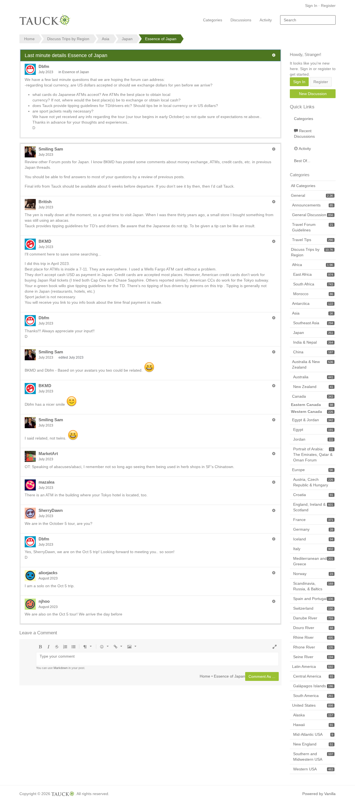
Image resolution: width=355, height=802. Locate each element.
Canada (312, 396)
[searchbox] (308, 20)
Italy (313, 548)
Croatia (313, 494)
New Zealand (313, 386)
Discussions (240, 20)
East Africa (313, 274)
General (312, 195)
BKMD (45, 241)
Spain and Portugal (313, 598)
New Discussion (313, 93)
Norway (313, 573)
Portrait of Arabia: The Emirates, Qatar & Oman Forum (313, 454)
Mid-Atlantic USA (313, 734)
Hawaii (313, 724)
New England (313, 744)
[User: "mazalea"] (30, 485)
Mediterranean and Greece (313, 561)
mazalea (46, 482)
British (45, 201)
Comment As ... (261, 676)
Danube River (313, 618)
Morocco (313, 294)
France (313, 519)
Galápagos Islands (313, 686)
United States (312, 705)
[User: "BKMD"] (30, 244)
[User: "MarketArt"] (30, 456)
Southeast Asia (313, 323)
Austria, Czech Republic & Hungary (313, 482)
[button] (273, 55)
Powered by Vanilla (319, 793)
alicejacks (48, 572)
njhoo (44, 601)
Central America (313, 676)
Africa (312, 264)
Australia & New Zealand (312, 364)
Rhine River (313, 637)
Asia (312, 313)
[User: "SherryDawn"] (30, 513)
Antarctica (312, 303)
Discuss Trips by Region (312, 252)
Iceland (313, 539)
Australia (313, 377)
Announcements (312, 205)
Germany (313, 529)
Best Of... (302, 161)
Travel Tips (312, 239)
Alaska (313, 715)
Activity (266, 20)
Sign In (311, 5)
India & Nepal (313, 342)
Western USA (313, 769)
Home (205, 676)
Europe (312, 470)
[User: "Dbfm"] (30, 69)
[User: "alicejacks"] (30, 575)
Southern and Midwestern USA (313, 757)
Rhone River (313, 647)
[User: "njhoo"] (30, 604)
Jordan (313, 439)
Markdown (61, 668)
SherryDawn (51, 510)
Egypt (313, 429)
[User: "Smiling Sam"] (30, 151)
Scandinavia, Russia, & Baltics (313, 586)
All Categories (303, 185)
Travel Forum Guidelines (312, 227)
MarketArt (48, 453)
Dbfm (44, 66)
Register (328, 5)
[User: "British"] (30, 204)
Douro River (313, 627)
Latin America (312, 666)
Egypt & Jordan (312, 420)
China (313, 352)
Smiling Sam (51, 149)
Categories (212, 20)
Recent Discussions (304, 134)
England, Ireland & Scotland (313, 507)
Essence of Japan (75, 72)
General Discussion (312, 215)
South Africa (313, 284)
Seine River (313, 657)
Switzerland (313, 608)
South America (313, 695)
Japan (313, 332)
